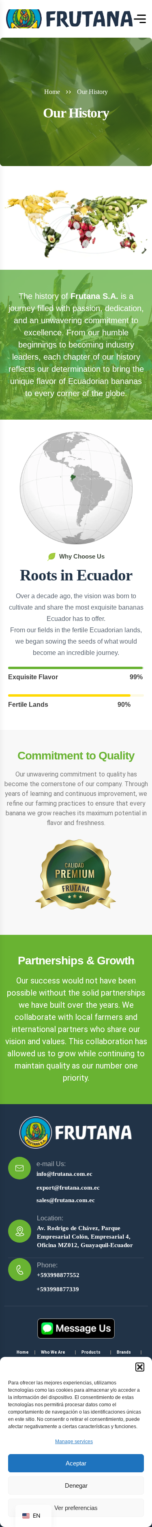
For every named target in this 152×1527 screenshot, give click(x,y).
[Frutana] (70, 18)
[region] (76, 1433)
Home (52, 91)
